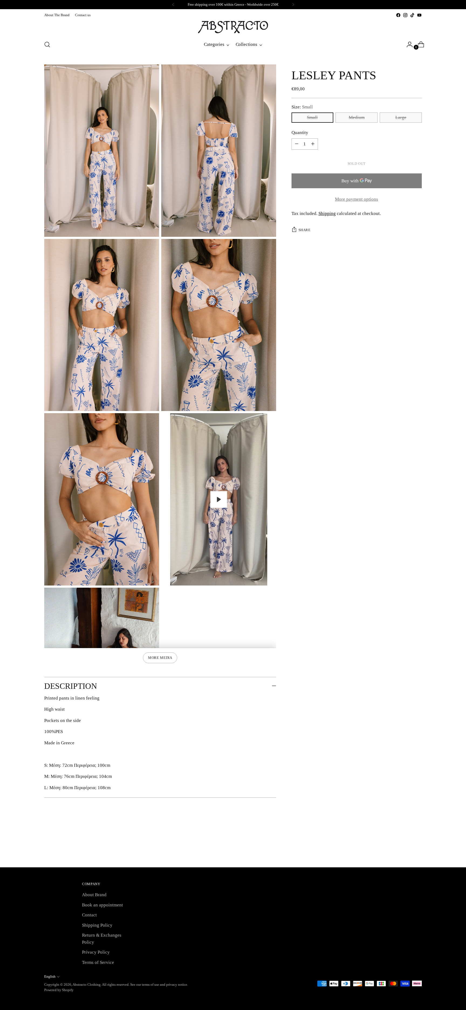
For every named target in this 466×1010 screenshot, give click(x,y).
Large (400, 117)
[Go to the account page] (407, 44)
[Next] (293, 4)
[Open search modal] (47, 44)
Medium (357, 117)
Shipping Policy (97, 925)
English (50, 976)
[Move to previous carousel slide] (404, 849)
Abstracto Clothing (87, 984)
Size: (302, 106)
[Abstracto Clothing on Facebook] (398, 15)
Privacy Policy (96, 952)
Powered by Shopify (59, 990)
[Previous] (173, 4)
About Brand (94, 894)
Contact (89, 914)
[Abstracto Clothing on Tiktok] (412, 15)
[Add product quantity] (296, 144)
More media (160, 658)
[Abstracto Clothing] (233, 27)
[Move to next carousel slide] (417, 848)
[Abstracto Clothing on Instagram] (405, 15)
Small (312, 117)
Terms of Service (98, 962)
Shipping (327, 213)
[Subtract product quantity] (313, 144)
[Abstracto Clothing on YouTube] (419, 15)
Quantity (300, 132)
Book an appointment (102, 905)
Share (305, 230)
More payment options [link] (356, 199)
